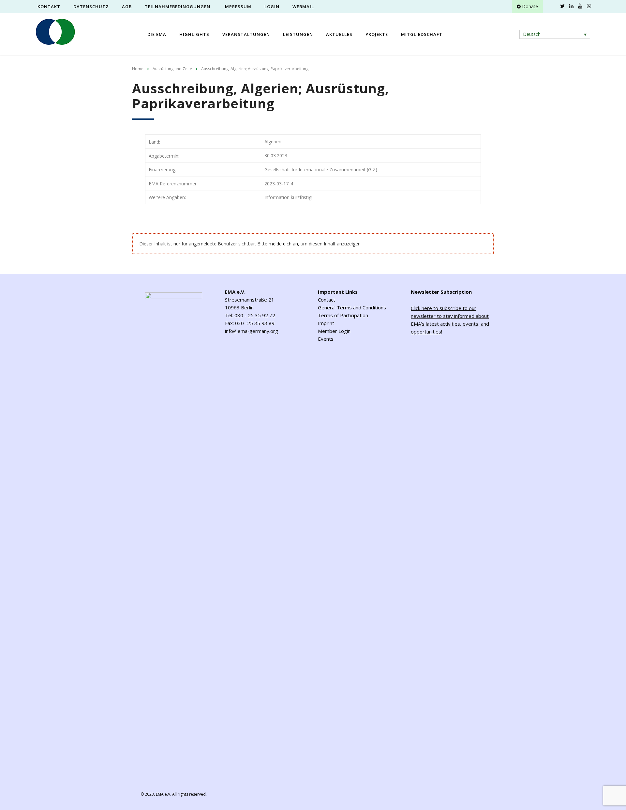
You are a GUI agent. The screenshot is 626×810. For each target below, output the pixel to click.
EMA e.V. (163, 794)
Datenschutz (91, 6)
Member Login (334, 331)
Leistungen (298, 34)
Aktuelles (339, 34)
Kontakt (48, 6)
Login (271, 6)
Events (326, 338)
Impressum (237, 6)
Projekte (376, 34)
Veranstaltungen (246, 34)
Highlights (194, 34)
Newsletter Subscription (441, 291)
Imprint (326, 323)
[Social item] (554, 6)
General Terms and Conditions (352, 307)
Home (137, 68)
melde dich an (283, 244)
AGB (127, 6)
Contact (326, 299)
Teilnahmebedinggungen (177, 6)
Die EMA (156, 34)
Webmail (303, 6)
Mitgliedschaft (421, 34)
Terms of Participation (343, 315)
